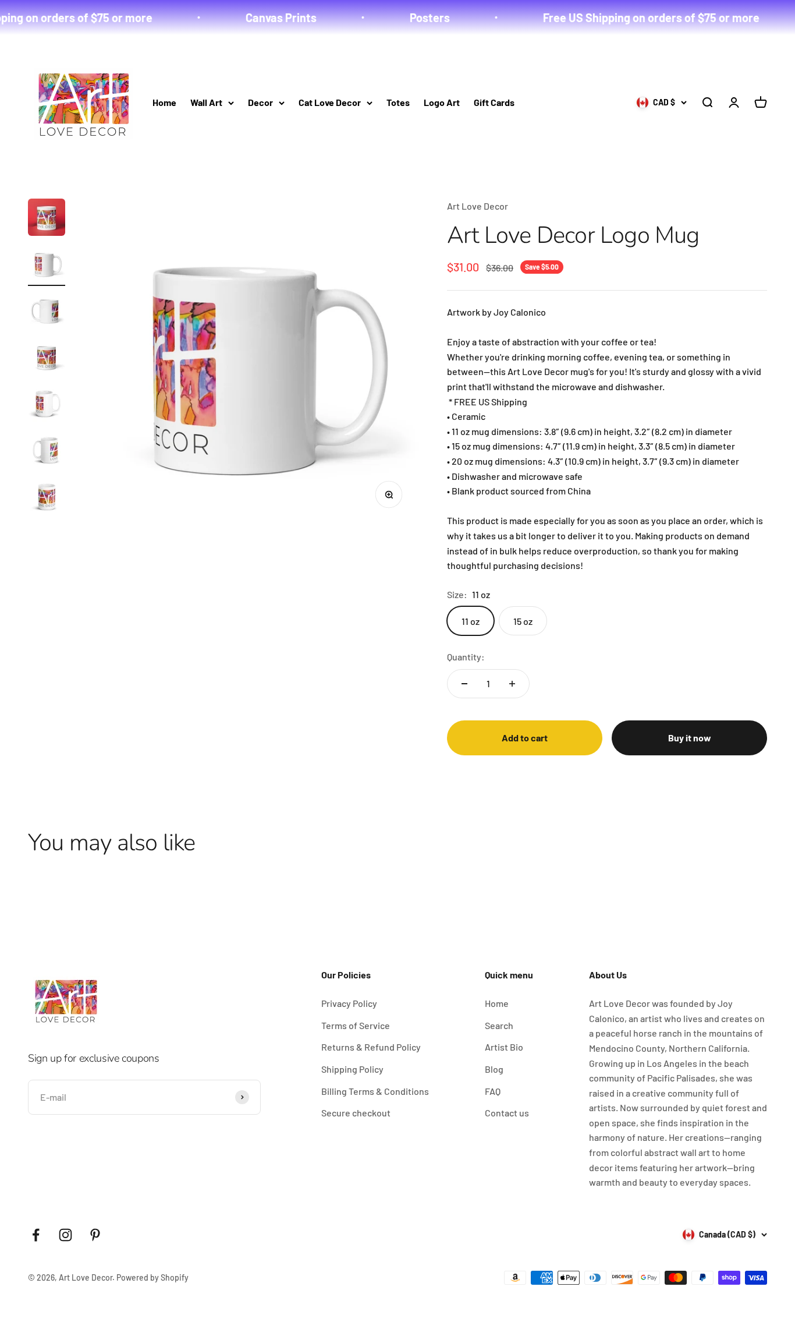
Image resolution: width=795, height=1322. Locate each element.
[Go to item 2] (46, 265)
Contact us (507, 1112)
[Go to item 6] (46, 452)
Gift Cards (494, 102)
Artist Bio (504, 1046)
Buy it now (689, 737)
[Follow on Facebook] (36, 1235)
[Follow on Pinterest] (95, 1235)
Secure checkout (356, 1112)
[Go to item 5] (46, 405)
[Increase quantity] (512, 684)
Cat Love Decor (330, 102)
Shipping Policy (352, 1068)
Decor (260, 102)
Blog (494, 1068)
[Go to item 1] (46, 219)
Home (164, 102)
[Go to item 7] (46, 498)
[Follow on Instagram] (65, 1235)
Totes (398, 102)
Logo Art (442, 102)
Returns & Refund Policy (371, 1046)
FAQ (493, 1091)
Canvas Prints (261, 17)
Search (499, 1025)
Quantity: (466, 656)
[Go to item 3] (46, 312)
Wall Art (206, 102)
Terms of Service (355, 1025)
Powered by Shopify (152, 1277)
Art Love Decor (477, 205)
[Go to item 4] (46, 358)
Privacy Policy (349, 1003)
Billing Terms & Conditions (375, 1091)
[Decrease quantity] (464, 684)
